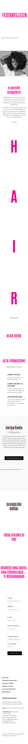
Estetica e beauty (7, 686)
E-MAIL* (9, 617)
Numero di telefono (13, 625)
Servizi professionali (8, 689)
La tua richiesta (11, 644)
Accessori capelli (7, 683)
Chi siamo (5, 677)
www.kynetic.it (13, 735)
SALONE (9, 598)
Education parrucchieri (9, 680)
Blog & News (6, 692)
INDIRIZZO (10, 606)
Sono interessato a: (12, 636)
